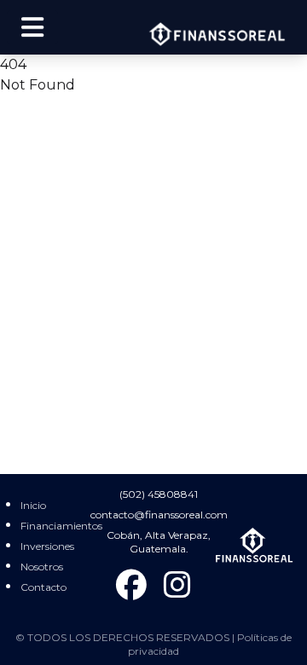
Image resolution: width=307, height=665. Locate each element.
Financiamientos (61, 525)
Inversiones (47, 546)
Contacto (43, 587)
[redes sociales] (177, 586)
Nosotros (41, 566)
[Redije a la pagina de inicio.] (255, 545)
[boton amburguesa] (32, 27)
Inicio (33, 505)
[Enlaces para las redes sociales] (131, 586)
